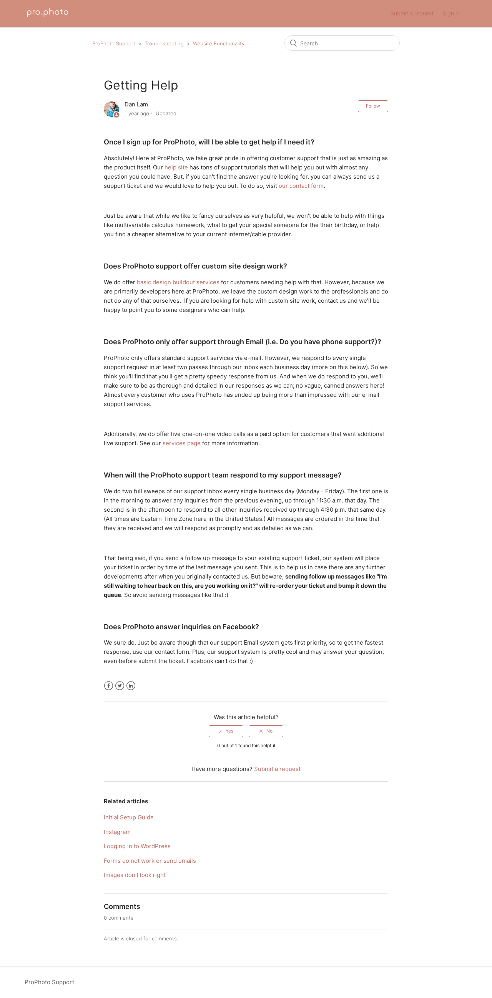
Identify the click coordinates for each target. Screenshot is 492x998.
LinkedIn (131, 686)
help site (176, 167)
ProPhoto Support (113, 43)
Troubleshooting (164, 43)
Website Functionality (218, 43)
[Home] (48, 17)
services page (182, 443)
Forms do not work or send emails (150, 860)
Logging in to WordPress (137, 846)
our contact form (301, 185)
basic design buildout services (178, 282)
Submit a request (412, 13)
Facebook (108, 686)
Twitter (120, 686)
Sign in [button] (451, 13)
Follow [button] (373, 106)
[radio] (226, 731)
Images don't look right (135, 875)
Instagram (117, 832)
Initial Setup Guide (129, 817)
